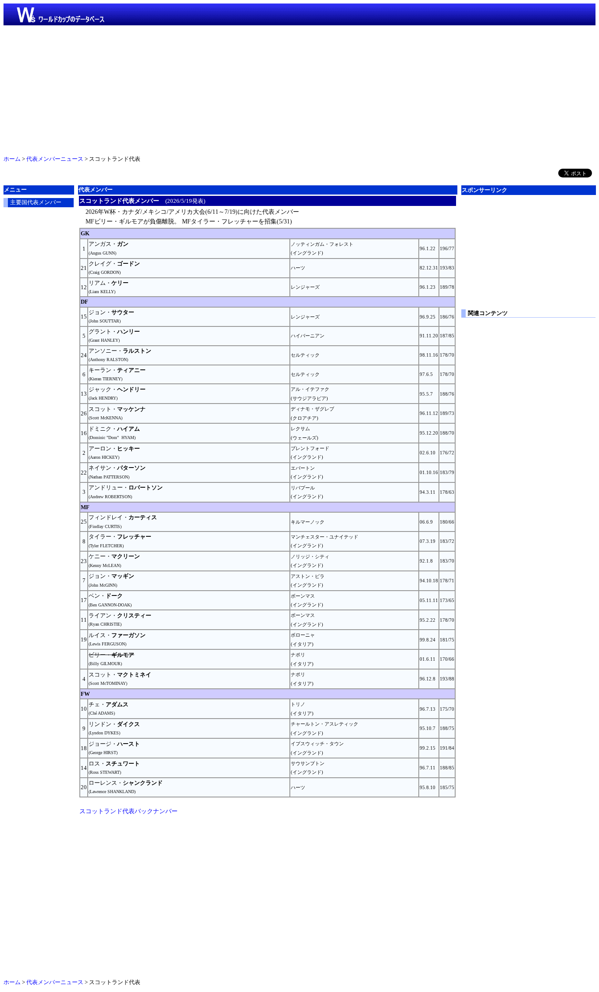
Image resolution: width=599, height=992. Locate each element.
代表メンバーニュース (54, 159)
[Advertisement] (299, 88)
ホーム (12, 159)
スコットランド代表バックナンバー (128, 811)
